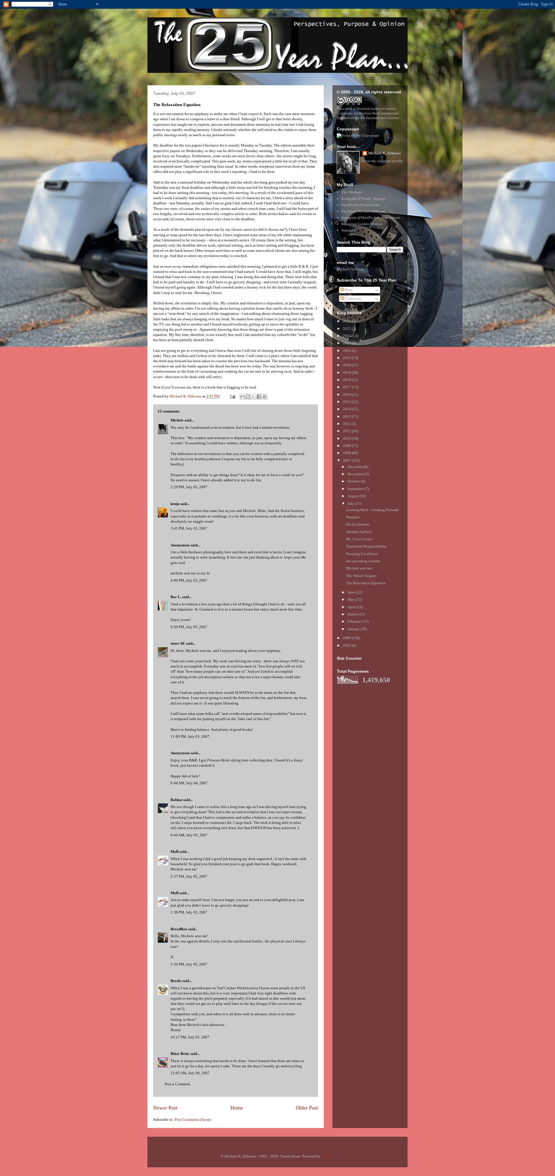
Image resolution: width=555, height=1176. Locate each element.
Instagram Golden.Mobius (361, 224)
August (353, 496)
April (351, 607)
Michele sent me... (360, 568)
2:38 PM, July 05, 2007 (189, 912)
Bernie (176, 981)
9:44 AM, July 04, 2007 (189, 783)
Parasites (353, 517)
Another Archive (359, 532)
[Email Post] (232, 396)
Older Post (307, 1108)
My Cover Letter (359, 539)
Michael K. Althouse (384, 153)
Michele (177, 420)
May (351, 599)
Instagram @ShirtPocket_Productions (370, 217)
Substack (348, 230)
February (354, 621)
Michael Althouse (351, 269)
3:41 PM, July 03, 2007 (189, 528)
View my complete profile (382, 161)
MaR (175, 851)
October (354, 481)
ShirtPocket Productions (360, 205)
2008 (347, 453)
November (356, 474)
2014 (347, 409)
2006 (347, 638)
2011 (347, 431)
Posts (348, 290)
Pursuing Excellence (362, 554)
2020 (347, 365)
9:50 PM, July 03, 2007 (189, 627)
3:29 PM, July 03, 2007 (189, 487)
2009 (347, 445)
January (353, 629)
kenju (175, 504)
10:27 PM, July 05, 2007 (190, 1037)
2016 (347, 394)
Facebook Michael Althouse (363, 211)
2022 (347, 350)
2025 (347, 328)
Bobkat (176, 800)
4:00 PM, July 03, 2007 (189, 580)
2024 (347, 336)
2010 (347, 438)
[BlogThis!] (248, 397)
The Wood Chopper (361, 576)
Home (236, 1108)
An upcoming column (363, 561)
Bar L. (176, 597)
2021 (347, 358)
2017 (347, 387)
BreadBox (179, 929)
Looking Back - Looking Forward (372, 510)
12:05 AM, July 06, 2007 (190, 1073)
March (352, 614)
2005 (347, 645)
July (351, 503)
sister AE (178, 643)
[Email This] (242, 397)
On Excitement (357, 524)
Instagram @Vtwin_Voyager (363, 198)
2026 (347, 321)
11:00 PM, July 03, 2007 (190, 736)
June (351, 592)
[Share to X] (253, 397)
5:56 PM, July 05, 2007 (189, 964)
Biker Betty (180, 1053)
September (356, 489)
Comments (352, 298)
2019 (347, 372)
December (355, 467)
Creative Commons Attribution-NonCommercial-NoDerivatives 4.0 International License (368, 113)
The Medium (351, 192)
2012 (347, 423)
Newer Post (165, 1108)
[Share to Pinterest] (264, 397)
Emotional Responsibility (366, 546)
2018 (347, 380)
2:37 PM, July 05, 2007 (189, 876)
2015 (347, 402)
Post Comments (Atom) (193, 1119)
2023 (347, 343)
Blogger (327, 1156)
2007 (347, 460)
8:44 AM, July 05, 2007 (189, 835)
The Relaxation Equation (366, 583)
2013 (347, 416)
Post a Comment (177, 1084)
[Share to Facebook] (259, 397)
